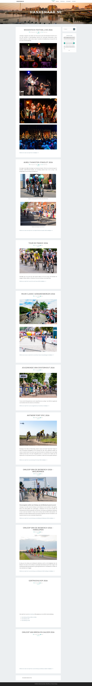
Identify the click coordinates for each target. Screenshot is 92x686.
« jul (69, 50)
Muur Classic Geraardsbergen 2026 (38, 294)
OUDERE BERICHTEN (27, 677)
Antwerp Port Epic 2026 (38, 415)
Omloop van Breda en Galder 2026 (38, 632)
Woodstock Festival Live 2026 (38, 30)
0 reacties (45, 32)
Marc (40, 32)
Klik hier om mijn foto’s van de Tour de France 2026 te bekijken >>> (32, 281)
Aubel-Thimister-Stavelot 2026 (38, 162)
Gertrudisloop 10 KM (26, 620)
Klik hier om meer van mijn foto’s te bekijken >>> (29, 152)
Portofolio (62, 1)
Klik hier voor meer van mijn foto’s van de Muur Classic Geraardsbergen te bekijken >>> (36, 355)
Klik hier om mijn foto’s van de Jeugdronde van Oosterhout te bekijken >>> (34, 405)
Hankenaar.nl (20, 1)
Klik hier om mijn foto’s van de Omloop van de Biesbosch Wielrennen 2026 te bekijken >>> (37, 518)
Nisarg (56, 683)
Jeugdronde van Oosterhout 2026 (38, 368)
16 (73, 43)
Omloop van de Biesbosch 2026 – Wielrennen (38, 470)
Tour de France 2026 (38, 243)
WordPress (48, 683)
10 (64, 43)
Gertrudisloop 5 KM (25, 618)
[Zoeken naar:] (69, 29)
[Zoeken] (74, 29)
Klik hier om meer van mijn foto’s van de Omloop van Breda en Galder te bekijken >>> (36, 668)
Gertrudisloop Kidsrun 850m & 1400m (29, 617)
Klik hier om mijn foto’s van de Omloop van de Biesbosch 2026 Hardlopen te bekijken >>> (37, 571)
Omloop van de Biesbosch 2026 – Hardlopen (38, 529)
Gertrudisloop (31, 614)
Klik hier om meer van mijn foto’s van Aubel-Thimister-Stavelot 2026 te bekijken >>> (36, 230)
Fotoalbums (68, 1)
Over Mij (57, 1)
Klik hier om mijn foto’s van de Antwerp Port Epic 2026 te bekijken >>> (33, 460)
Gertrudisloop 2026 (38, 581)
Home (53, 1)
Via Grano (74, 1)
